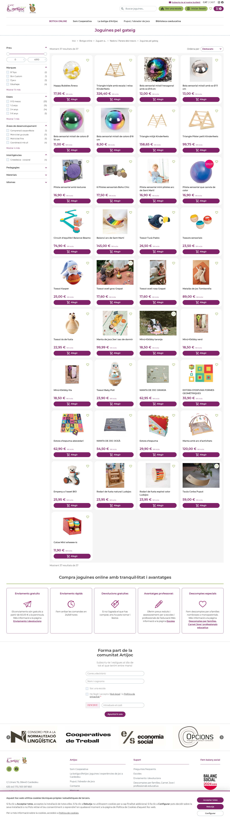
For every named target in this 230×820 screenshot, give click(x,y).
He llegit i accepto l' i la (112, 695)
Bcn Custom (28, 76)
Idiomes (10, 182)
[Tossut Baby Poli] (115, 384)
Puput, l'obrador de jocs (82, 781)
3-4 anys (28, 109)
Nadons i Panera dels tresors (123, 41)
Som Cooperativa (82, 21)
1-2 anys (28, 105)
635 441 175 (12, 787)
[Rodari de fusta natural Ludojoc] (115, 485)
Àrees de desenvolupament (21, 126)
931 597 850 (26, 787)
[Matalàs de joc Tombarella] (201, 282)
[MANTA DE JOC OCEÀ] (115, 434)
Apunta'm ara (115, 714)
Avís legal (115, 694)
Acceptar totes (210, 800)
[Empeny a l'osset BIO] (72, 485)
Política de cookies (69, 813)
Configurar (210, 813)
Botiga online (58, 21)
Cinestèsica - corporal (28, 160)
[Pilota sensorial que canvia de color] (201, 181)
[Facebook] (16, 769)
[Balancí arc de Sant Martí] (115, 231)
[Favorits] (210, 8)
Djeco (28, 80)
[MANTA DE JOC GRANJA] (158, 384)
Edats (9, 97)
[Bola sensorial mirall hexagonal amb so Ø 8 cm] (158, 79)
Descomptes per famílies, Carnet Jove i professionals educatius (202, 624)
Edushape (28, 84)
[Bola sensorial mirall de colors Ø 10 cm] (72, 130)
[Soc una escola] (171, 8)
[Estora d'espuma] (158, 434)
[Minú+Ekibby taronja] (158, 333)
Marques (11, 67)
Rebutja (210, 806)
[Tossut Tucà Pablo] (158, 231)
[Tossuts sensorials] (201, 231)
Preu (9, 48)
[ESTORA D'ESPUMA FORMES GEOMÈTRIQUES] (201, 384)
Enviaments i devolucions (27, 621)
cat (205, 2)
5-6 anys (28, 113)
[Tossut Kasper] (72, 282)
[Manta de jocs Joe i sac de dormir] (115, 333)
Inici (74, 41)
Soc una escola (97, 688)
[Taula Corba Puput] (201, 485)
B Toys (28, 72)
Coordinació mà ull (28, 142)
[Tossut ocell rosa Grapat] (158, 282)
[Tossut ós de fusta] (72, 333)
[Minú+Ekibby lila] (72, 384)
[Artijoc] (21, 8)
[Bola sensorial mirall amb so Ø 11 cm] (201, 79)
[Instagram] (9, 769)
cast (212, 2)
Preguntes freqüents (145, 769)
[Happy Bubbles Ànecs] (72, 79)
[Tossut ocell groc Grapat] (115, 282)
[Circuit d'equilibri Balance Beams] (72, 231)
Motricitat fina (28, 138)
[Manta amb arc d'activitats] (201, 434)
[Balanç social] (210, 781)
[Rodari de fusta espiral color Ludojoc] (158, 485)
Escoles (171, 621)
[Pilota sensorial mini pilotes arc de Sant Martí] (158, 181)
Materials (11, 175)
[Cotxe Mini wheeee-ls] (72, 536)
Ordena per (193, 49)
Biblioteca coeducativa (168, 21)
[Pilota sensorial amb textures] (72, 181)
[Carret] (219, 8)
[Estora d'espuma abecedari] (72, 434)
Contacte (75, 786)
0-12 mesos (28, 101)
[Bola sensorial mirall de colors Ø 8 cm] (115, 130)
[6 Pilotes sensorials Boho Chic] (115, 181)
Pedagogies (12, 167)
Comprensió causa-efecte (28, 130)
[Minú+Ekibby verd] (201, 333)
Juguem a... (101, 41)
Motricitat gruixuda (28, 134)
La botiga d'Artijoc (108, 21)
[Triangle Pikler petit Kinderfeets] (201, 130)
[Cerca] (123, 9)
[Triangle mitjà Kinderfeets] (158, 130)
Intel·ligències (14, 155)
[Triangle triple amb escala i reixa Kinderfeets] (115, 79)
